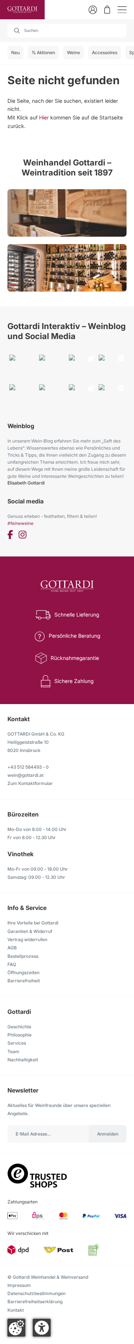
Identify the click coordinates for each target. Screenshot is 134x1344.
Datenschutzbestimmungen (36, 1293)
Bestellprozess (22, 956)
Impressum (19, 1285)
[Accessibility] (42, 1328)
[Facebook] (10, 536)
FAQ (11, 964)
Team (13, 1051)
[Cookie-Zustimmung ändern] (16, 1328)
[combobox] (67, 30)
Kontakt (15, 1310)
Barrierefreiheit (23, 980)
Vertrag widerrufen (27, 939)
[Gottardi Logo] (22, 9)
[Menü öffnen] (122, 9)
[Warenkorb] (107, 10)
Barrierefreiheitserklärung (35, 1301)
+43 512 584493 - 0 (28, 767)
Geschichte (19, 1026)
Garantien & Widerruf (29, 931)
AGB (12, 947)
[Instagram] (22, 536)
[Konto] (93, 10)
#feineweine (20, 523)
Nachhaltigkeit (22, 1059)
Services (16, 1043)
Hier (44, 117)
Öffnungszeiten (23, 972)
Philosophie (19, 1035)
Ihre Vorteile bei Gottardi (32, 923)
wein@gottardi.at (25, 775)
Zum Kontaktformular (30, 783)
